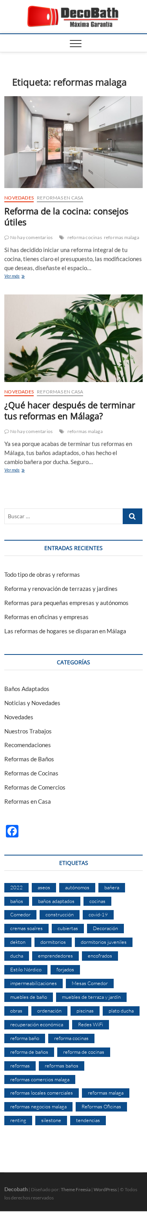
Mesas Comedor (90, 983)
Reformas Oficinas (101, 1106)
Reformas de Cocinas (31, 773)
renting (18, 1120)
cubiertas (68, 928)
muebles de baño (28, 997)
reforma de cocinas (83, 1052)
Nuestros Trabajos (28, 731)
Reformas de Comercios (34, 787)
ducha (16, 955)
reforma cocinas (84, 237)
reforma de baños (29, 1052)
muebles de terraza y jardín (91, 997)
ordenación (49, 1010)
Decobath (16, 1189)
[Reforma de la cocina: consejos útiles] (73, 142)
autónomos (77, 887)
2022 (16, 887)
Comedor (20, 914)
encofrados (100, 955)
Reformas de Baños (29, 758)
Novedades (19, 198)
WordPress (105, 1189)
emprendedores (55, 955)
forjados (65, 969)
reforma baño (24, 1038)
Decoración (105, 928)
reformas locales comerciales (41, 1093)
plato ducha (121, 1010)
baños (16, 901)
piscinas (85, 1010)
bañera (111, 887)
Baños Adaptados (26, 688)
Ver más (20, 276)
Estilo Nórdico (26, 969)
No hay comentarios (31, 237)
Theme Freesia (76, 1189)
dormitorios (53, 942)
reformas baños (61, 1065)
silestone (51, 1120)
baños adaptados (56, 901)
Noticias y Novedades (32, 702)
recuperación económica (36, 1024)
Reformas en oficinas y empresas (46, 616)
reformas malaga (121, 237)
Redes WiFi (90, 1024)
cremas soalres (26, 928)
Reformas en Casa (60, 198)
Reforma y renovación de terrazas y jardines (61, 588)
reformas (20, 1065)
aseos (44, 887)
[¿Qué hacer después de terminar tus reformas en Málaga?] (73, 338)
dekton (17, 942)
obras (16, 1010)
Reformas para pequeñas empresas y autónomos (66, 602)
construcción (59, 914)
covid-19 (98, 914)
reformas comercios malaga (39, 1079)
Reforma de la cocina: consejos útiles (66, 216)
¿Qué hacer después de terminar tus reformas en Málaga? (69, 410)
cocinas (97, 901)
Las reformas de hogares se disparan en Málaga (65, 630)
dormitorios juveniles (104, 942)
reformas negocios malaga (38, 1106)
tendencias (88, 1120)
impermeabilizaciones (33, 983)
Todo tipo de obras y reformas (42, 574)
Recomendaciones (27, 744)
